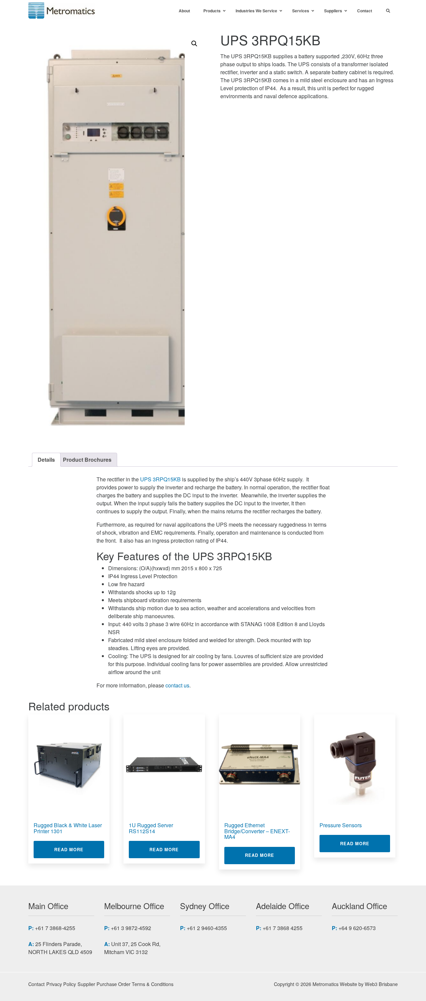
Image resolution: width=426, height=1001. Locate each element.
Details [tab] (46, 459)
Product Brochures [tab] (87, 459)
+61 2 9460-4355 (207, 928)
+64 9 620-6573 (357, 928)
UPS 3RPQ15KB (160, 479)
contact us (177, 685)
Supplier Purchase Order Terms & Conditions (125, 983)
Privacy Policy (61, 983)
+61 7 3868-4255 (55, 928)
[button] (194, 44)
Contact (36, 983)
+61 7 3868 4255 (283, 928)
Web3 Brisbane (381, 983)
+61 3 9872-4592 (131, 928)
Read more (79, 849)
